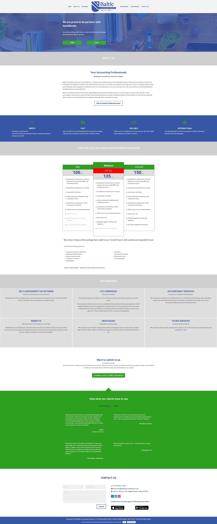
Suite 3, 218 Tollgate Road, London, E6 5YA (133, 491)
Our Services (124, 6)
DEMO (72, 42)
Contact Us (145, 6)
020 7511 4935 (121, 486)
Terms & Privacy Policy (142, 519)
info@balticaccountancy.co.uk (127, 489)
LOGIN (96, 42)
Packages (85, 6)
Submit (101, 506)
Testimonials (134, 6)
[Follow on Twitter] (115, 496)
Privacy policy (131, 522)
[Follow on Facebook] (112, 496)
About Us (77, 6)
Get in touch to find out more (108, 103)
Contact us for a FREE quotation (108, 375)
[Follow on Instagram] (119, 496)
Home (69, 6)
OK (124, 522)
